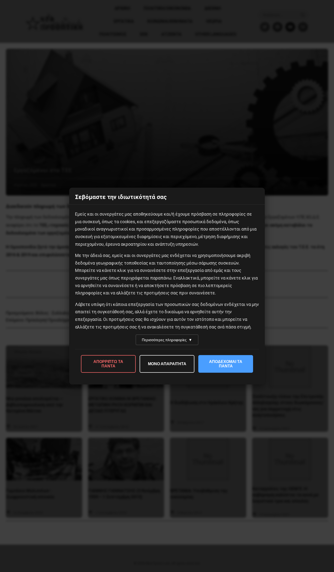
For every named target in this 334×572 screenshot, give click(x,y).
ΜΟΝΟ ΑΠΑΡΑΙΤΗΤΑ (167, 364)
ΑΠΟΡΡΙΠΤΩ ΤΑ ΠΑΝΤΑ (108, 364)
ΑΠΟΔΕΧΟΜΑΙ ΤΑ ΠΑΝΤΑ (225, 364)
